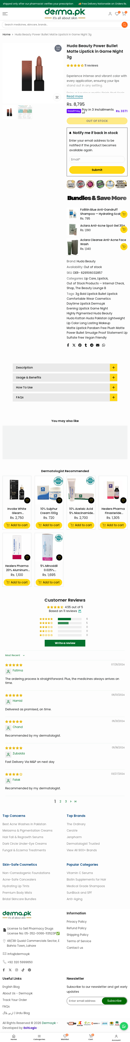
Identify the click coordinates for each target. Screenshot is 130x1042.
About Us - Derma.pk (17, 993)
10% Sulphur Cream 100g (49, 511)
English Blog (11, 987)
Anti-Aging (74, 899)
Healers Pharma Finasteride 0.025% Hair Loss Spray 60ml (113, 511)
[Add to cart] (123, 214)
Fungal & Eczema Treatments (24, 850)
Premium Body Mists (17, 892)
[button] (76, 65)
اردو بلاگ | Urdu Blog (16, 1013)
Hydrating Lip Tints (16, 886)
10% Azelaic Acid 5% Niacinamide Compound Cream (81, 511)
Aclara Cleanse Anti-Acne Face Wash (103, 242)
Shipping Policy (78, 935)
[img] (13, 665)
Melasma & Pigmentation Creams (27, 831)
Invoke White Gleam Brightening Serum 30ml (16, 511)
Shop (70, 288)
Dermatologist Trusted (83, 844)
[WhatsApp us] (124, 1026)
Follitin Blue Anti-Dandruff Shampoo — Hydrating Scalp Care (101, 212)
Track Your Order (15, 1000)
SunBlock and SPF (79, 892)
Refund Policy (76, 928)
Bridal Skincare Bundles (19, 899)
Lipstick (102, 278)
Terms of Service (79, 941)
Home (6, 34)
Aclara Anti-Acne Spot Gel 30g (102, 226)
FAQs (6, 1006)
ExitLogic (31, 1028)
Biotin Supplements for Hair (86, 880)
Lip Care (90, 278)
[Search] (125, 25)
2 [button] (60, 801)
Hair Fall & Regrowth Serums (23, 837)
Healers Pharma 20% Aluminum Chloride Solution (16, 568)
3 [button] (66, 801)
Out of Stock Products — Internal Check (95, 283)
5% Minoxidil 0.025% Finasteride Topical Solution (49, 568)
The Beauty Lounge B (90, 288)
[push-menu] (5, 13)
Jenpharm (74, 837)
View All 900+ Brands (82, 850)
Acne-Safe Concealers (19, 880)
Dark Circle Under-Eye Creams (25, 844)
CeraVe (72, 831)
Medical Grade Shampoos (86, 886)
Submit (97, 170)
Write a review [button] (65, 643)
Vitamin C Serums (80, 873)
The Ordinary (76, 824)
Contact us (75, 948)
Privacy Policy (77, 922)
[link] (73, 213)
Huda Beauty (86, 261)
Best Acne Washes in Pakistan (24, 824)
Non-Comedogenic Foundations (26, 873)
